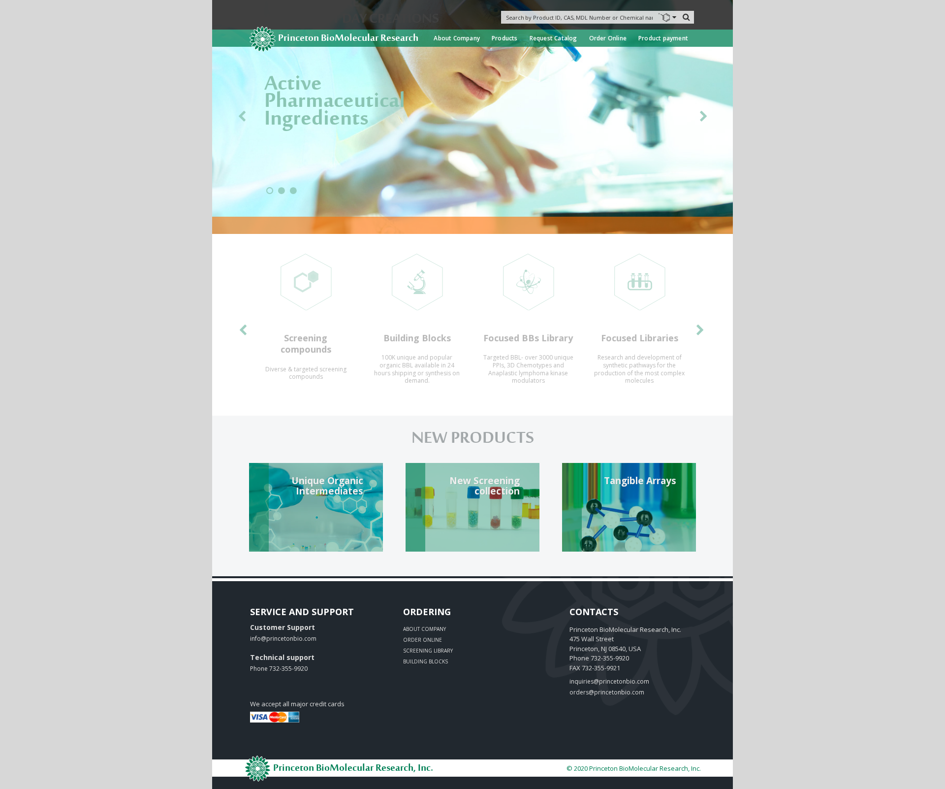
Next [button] (703, 118)
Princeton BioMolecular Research (348, 39)
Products (505, 38)
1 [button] (269, 194)
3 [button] (293, 194)
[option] (305, 321)
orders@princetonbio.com (606, 692)
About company (424, 628)
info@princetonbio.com (283, 638)
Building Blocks (425, 661)
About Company (457, 38)
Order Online (608, 38)
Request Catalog (553, 38)
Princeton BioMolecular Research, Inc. (352, 768)
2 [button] (281, 194)
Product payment (663, 38)
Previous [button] (241, 118)
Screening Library (428, 650)
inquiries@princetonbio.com (609, 681)
